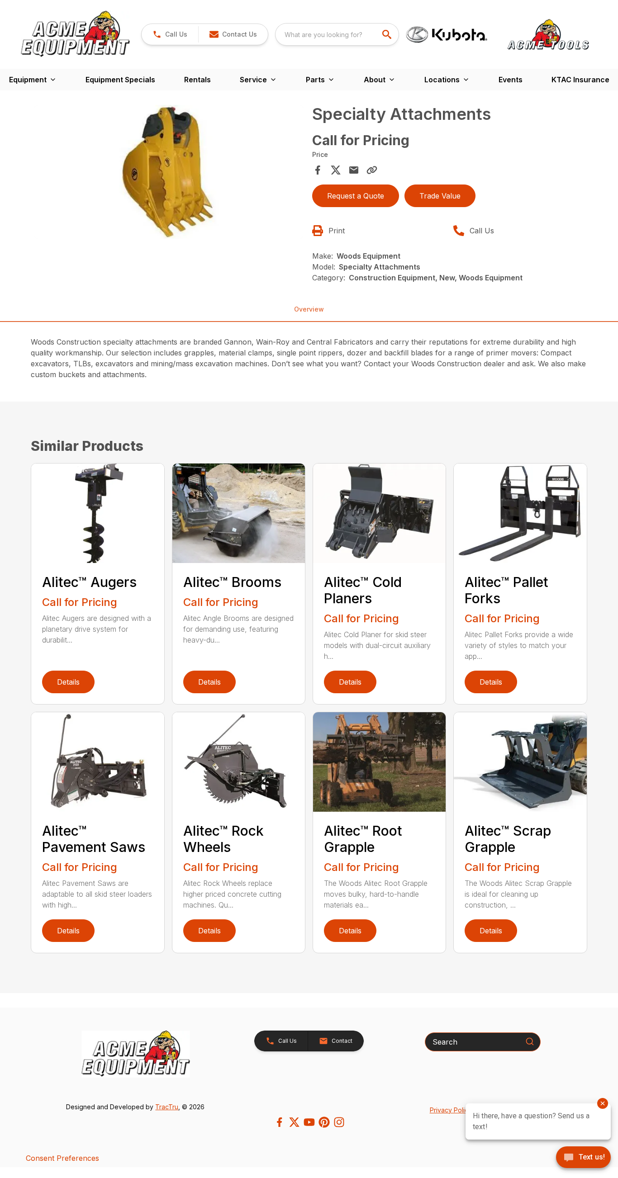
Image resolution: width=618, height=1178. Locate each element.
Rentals (197, 79)
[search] (388, 34)
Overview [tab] (309, 309)
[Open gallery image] (168, 172)
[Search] (530, 1041)
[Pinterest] (324, 1122)
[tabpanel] (168, 173)
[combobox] (337, 34)
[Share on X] (335, 170)
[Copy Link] (371, 170)
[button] (170, 34)
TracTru (166, 1107)
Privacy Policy (451, 1110)
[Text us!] (583, 1158)
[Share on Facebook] (317, 170)
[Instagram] (339, 1122)
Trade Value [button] (440, 195)
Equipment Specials (120, 79)
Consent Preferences (62, 1158)
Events (511, 79)
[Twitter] (294, 1122)
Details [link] (68, 681)
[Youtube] (309, 1122)
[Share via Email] (353, 170)
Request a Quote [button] (355, 195)
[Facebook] (279, 1122)
